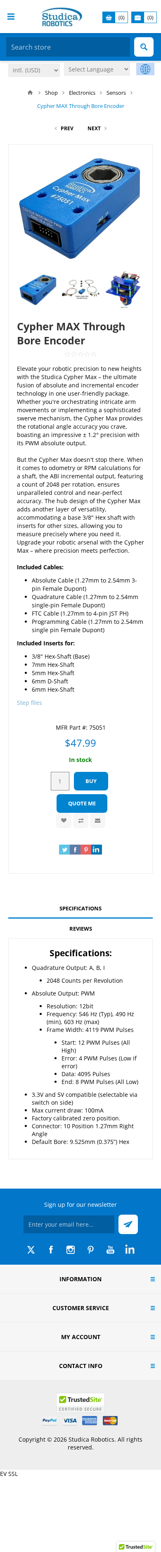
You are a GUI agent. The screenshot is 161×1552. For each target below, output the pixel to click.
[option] (38, 289)
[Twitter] (31, 1249)
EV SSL (9, 1474)
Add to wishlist (63, 820)
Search (144, 47)
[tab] (80, 908)
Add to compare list (80, 820)
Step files (29, 703)
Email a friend (97, 820)
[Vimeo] (130, 1249)
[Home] (30, 92)
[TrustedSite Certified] (80, 1403)
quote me (82, 803)
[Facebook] (50, 1249)
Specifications (80, 908)
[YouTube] (110, 1249)
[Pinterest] (90, 1249)
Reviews (80, 928)
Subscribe (128, 1224)
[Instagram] (70, 1249)
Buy (91, 781)
